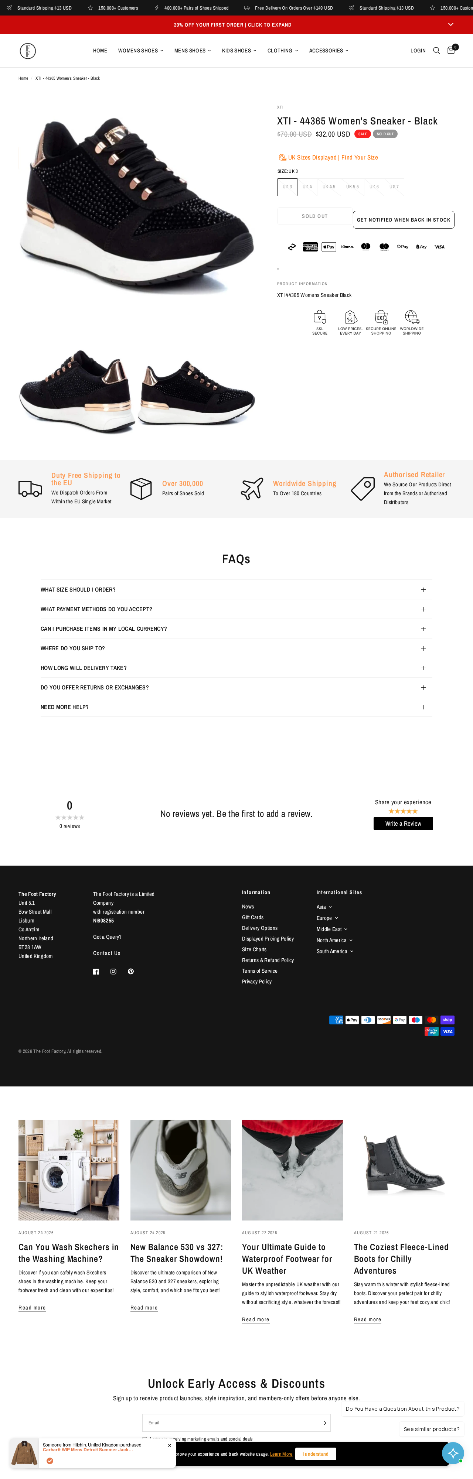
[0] (449, 50)
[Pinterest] (136, 971)
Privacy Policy (257, 981)
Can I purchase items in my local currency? (104, 628)
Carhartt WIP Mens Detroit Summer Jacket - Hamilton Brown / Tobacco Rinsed (89, 1449)
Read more (32, 1307)
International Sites (340, 892)
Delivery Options (260, 928)
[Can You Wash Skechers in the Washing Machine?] (68, 1170)
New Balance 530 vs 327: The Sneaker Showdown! (176, 1252)
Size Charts (254, 949)
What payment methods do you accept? (96, 609)
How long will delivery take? (84, 668)
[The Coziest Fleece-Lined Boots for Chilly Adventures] (404, 1170)
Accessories (326, 50)
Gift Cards (252, 917)
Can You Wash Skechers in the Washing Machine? (68, 1252)
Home (100, 50)
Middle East (329, 929)
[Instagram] (118, 971)
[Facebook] (101, 971)
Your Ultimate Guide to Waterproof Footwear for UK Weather (287, 1258)
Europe (324, 918)
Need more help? (65, 707)
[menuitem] (100, 50)
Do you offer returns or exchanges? (95, 687)
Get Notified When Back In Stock (403, 219)
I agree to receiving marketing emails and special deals (201, 1439)
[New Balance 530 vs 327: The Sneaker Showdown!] (180, 1170)
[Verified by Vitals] (50, 1461)
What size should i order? (78, 589)
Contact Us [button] (107, 953)
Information (256, 892)
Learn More (281, 1454)
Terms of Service (260, 971)
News (248, 906)
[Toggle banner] (450, 24)
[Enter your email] (323, 1423)
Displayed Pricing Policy (268, 938)
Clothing (280, 50)
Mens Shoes (189, 50)
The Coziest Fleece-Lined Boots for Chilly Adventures (401, 1258)
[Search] (436, 50)
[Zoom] (240, 120)
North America (332, 940)
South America (332, 951)
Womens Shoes (138, 50)
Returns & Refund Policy (268, 960)
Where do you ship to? (73, 648)
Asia (321, 907)
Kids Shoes (236, 50)
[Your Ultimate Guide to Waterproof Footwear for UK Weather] (292, 1170)
